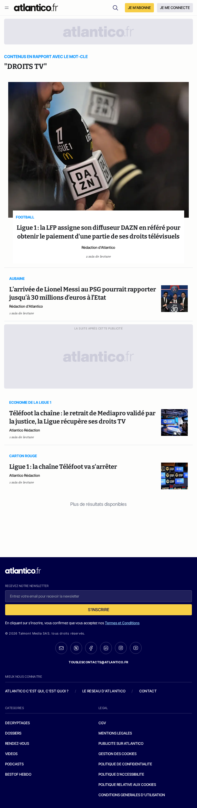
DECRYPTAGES (17, 723)
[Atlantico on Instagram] (121, 648)
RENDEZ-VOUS (17, 743)
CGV (102, 723)
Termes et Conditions (122, 623)
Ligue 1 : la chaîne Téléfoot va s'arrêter (63, 466)
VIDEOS (11, 753)
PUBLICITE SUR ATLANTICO (120, 743)
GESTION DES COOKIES (117, 753)
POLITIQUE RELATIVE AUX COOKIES (127, 784)
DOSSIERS (13, 733)
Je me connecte (175, 7)
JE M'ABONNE (139, 7)
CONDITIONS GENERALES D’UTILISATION (131, 795)
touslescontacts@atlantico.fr (98, 662)
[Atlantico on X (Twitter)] (76, 648)
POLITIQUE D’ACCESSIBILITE (121, 774)
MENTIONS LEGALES (115, 733)
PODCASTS (14, 764)
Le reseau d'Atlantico (103, 691)
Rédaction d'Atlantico (98, 247)
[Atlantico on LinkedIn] (106, 648)
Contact (148, 691)
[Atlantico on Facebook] (91, 648)
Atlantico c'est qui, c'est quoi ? (37, 691)
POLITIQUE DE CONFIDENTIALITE (125, 764)
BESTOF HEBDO (18, 774)
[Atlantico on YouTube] (136, 648)
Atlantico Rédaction (24, 430)
